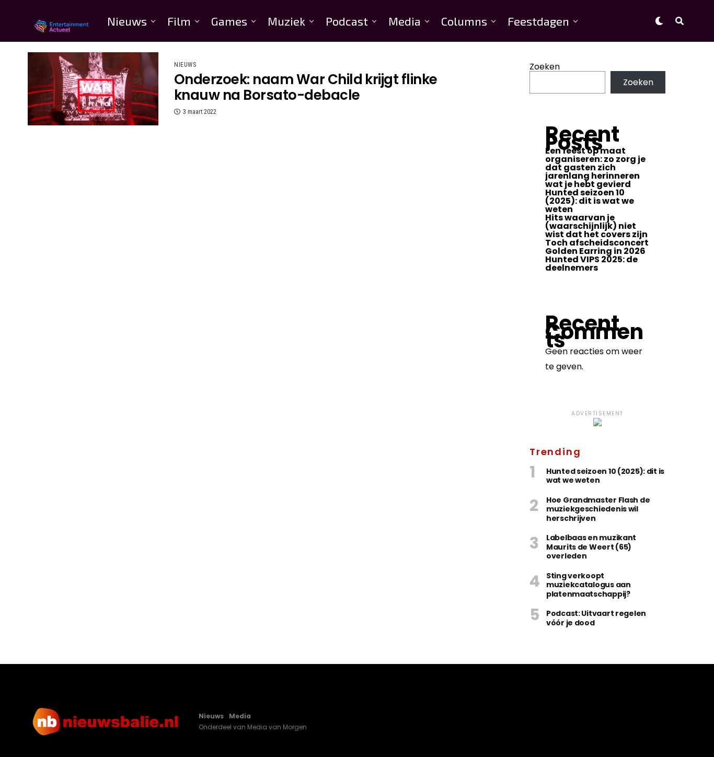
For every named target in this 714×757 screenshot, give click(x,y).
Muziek (286, 21)
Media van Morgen (277, 727)
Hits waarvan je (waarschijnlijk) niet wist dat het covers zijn (596, 226)
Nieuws (127, 21)
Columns (464, 21)
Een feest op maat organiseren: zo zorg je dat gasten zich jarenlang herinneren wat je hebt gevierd (595, 167)
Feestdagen (538, 21)
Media (404, 21)
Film (179, 21)
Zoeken (544, 67)
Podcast (347, 21)
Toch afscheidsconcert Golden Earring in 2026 (597, 247)
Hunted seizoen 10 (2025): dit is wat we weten (589, 201)
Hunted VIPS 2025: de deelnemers (591, 263)
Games (229, 21)
